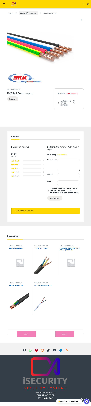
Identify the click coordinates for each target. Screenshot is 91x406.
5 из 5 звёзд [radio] (66, 154)
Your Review (52, 160)
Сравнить (76, 103)
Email (50, 181)
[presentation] (83, 334)
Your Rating (51, 155)
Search (83, 4)
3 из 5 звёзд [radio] (62, 154)
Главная (10, 13)
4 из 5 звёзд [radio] (64, 154)
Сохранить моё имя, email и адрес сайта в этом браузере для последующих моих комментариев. (64, 190)
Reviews (15, 136)
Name (50, 174)
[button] (82, 20)
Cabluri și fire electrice (28, 13)
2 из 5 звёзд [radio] (60, 154)
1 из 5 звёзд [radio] (57, 154)
